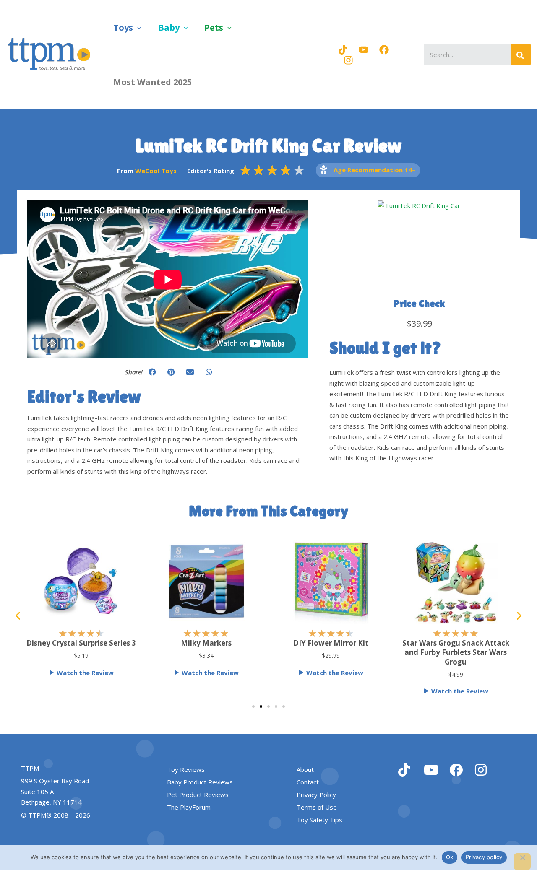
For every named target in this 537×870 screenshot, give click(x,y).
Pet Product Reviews (198, 794)
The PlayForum (189, 807)
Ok (450, 857)
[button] (137, 27)
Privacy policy (484, 857)
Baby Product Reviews (200, 782)
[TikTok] (343, 50)
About (305, 769)
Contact (308, 782)
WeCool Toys (156, 170)
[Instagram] (348, 60)
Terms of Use (317, 807)
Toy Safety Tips (319, 819)
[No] (522, 861)
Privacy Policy (316, 794)
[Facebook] (384, 50)
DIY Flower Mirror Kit (330, 643)
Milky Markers (206, 643)
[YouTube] (363, 50)
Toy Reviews (186, 769)
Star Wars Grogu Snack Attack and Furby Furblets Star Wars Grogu (455, 652)
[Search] (521, 54)
